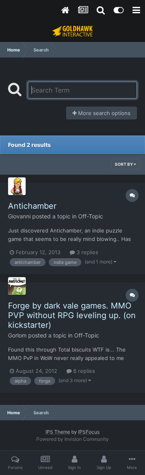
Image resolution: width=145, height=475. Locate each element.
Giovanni (19, 216)
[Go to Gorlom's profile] (17, 286)
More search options (103, 113)
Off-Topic (90, 216)
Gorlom (17, 335)
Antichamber (32, 206)
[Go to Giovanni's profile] (17, 186)
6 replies (83, 371)
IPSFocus (88, 432)
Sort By (124, 164)
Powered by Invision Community (72, 439)
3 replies (86, 252)
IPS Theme (58, 432)
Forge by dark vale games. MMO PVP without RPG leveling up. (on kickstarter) (72, 315)
